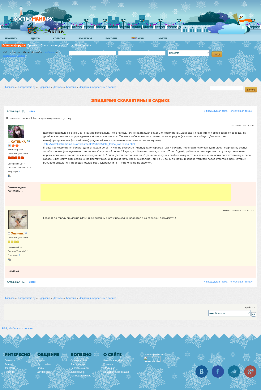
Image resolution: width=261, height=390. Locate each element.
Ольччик (17, 233)
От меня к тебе (79, 360)
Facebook (218, 371)
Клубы (40, 368)
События (59, 38)
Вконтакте (201, 371)
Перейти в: (249, 307)
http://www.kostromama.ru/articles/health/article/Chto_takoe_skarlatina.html (89, 143)
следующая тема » (241, 111)
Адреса (35, 38)
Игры (140, 38)
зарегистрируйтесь (14, 55)
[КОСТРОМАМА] (39, 21)
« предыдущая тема (215, 111)
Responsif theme (157, 354)
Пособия (111, 38)
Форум (162, 38)
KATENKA (18, 141)
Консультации (78, 364)
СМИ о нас (109, 368)
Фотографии (44, 364)
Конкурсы (85, 38)
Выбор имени (78, 372)
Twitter (234, 371)
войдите (50, 52)
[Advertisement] (136, 192)
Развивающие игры (81, 375)
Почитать (11, 38)
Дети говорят (44, 372)
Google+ (250, 371)
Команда (108, 364)
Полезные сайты (80, 368)
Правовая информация (116, 372)
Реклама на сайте (113, 360)
